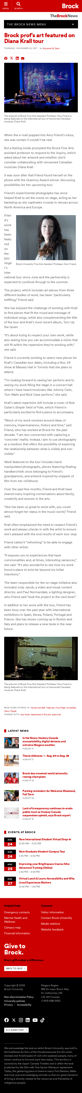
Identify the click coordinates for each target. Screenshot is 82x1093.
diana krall (56, 714)
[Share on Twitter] (12, 58)
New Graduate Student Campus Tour (42, 851)
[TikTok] (42, 1020)
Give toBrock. (14, 949)
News (6, 711)
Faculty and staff (38, 707)
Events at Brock (22, 832)
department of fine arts (41, 714)
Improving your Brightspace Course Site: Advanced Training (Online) (44, 865)
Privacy (8, 1004)
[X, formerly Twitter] (14, 1020)
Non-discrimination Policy (19, 996)
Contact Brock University (56, 918)
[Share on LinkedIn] (17, 58)
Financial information (17, 933)
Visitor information (52, 912)
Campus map (12, 927)
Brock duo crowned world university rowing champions (44, 775)
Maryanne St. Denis (51, 48)
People (13, 711)
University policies (14, 1000)
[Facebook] (6, 1020)
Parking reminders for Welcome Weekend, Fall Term (48, 792)
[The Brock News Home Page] (64, 13)
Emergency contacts (17, 912)
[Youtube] (35, 1020)
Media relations (50, 923)
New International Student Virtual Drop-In (45, 839)
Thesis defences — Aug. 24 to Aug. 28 (45, 756)
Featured (50, 707)
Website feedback (52, 929)
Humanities (71, 707)
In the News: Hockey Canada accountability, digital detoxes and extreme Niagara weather (44, 741)
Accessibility (24, 1004)
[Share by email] (22, 58)
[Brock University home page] (70, 5)
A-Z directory (15, 1030)
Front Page (60, 707)
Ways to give (14, 968)
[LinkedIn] (28, 1020)
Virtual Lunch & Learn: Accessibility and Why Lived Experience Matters (47, 880)
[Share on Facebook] (6, 58)
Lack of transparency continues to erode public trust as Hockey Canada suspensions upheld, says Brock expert (47, 812)
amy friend (25, 714)
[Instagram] (21, 1020)
